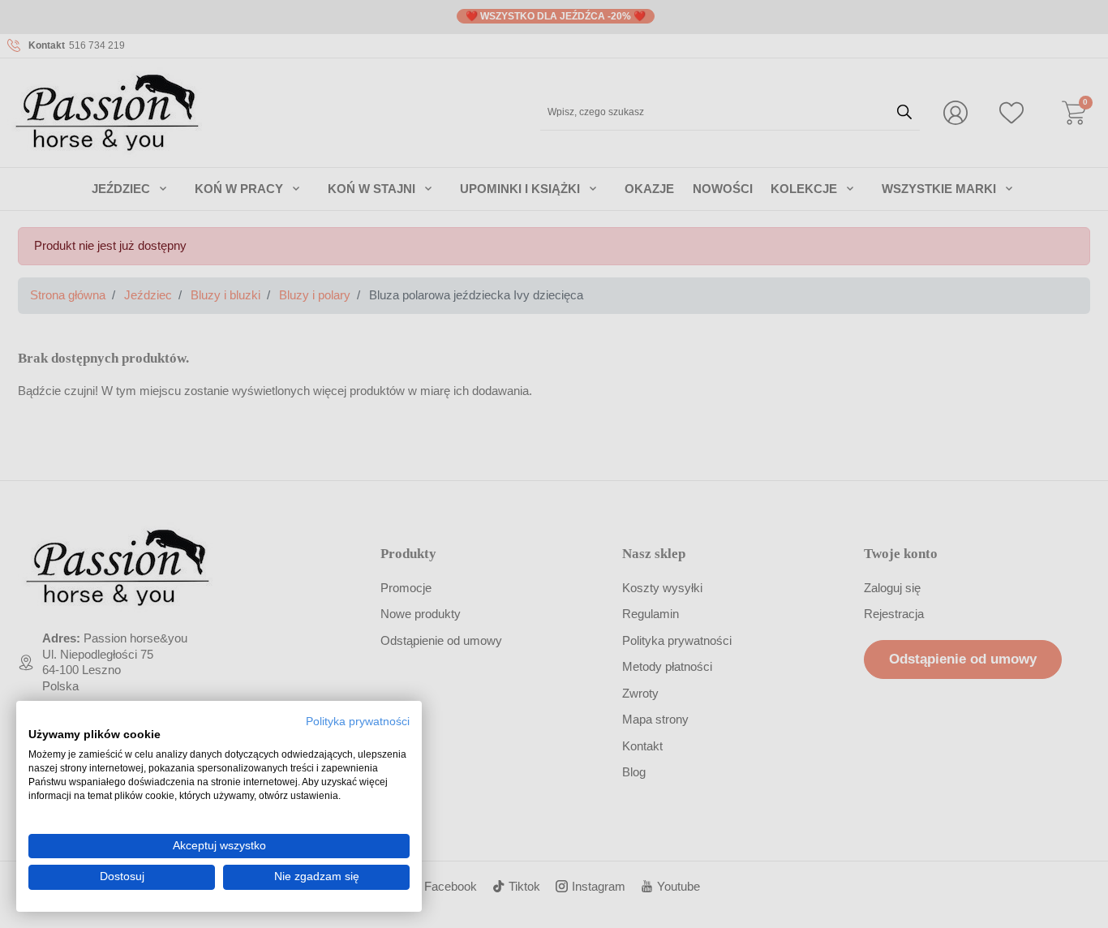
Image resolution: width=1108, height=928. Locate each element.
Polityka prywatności (358, 721)
